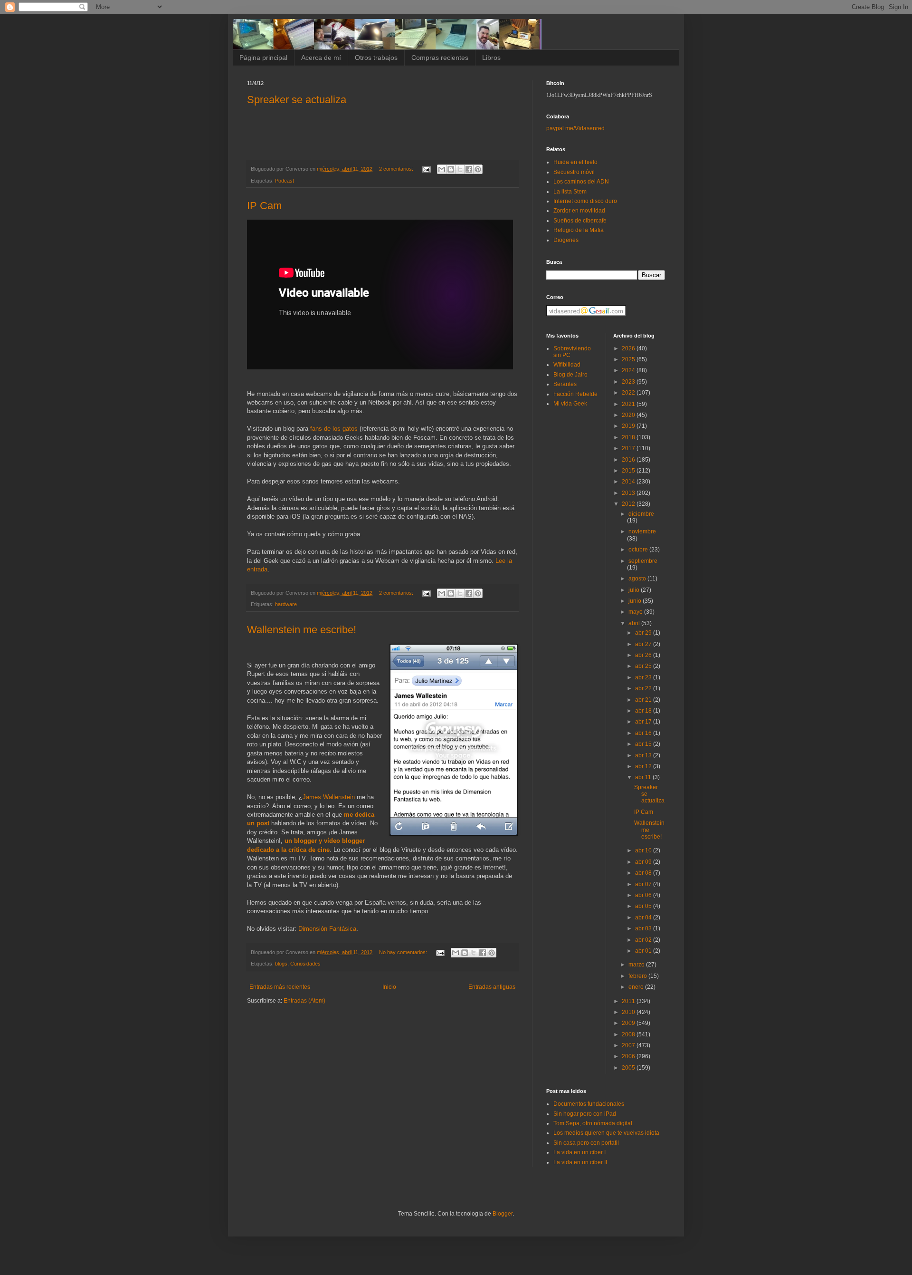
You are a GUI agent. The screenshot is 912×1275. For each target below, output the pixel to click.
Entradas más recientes (279, 987)
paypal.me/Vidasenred (575, 128)
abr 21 (644, 699)
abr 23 (644, 677)
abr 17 (644, 721)
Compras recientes (439, 57)
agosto (637, 578)
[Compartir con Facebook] (469, 169)
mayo (636, 612)
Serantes (565, 384)
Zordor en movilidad (579, 210)
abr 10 (644, 850)
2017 (629, 448)
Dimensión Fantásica (327, 928)
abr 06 (644, 895)
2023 (629, 381)
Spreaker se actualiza (296, 100)
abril (634, 623)
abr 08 (644, 872)
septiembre (642, 561)
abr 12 (644, 766)
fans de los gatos (334, 428)
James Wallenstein (329, 797)
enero (636, 987)
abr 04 (644, 917)
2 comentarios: (397, 169)
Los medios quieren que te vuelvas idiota (606, 1133)
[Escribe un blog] (451, 169)
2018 (629, 437)
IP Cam (264, 206)
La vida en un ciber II (580, 1162)
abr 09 (644, 862)
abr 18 (644, 710)
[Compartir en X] (460, 169)
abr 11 (644, 777)
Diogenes (566, 240)
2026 (629, 348)
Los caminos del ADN (581, 181)
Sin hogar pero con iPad (584, 1114)
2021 (629, 404)
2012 (629, 504)
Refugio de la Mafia (578, 230)
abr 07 (644, 884)
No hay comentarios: (403, 952)
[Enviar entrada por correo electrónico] (426, 169)
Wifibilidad (566, 364)
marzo (637, 964)
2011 (629, 1001)
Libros (491, 57)
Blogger (503, 1213)
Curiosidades (305, 963)
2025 (629, 359)
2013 (629, 493)
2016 (629, 459)
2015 (629, 470)
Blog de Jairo (570, 374)
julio (634, 590)
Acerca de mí (321, 57)
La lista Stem (570, 191)
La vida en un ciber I (579, 1152)
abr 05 (644, 906)
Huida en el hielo (575, 162)
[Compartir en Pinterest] (478, 169)
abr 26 (644, 655)
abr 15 (644, 744)
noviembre (642, 531)
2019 (629, 426)
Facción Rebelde (575, 394)
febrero (638, 976)
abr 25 (644, 666)
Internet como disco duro (585, 201)
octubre (638, 549)
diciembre (641, 514)
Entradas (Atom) (304, 1000)
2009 (629, 1023)
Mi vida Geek (570, 403)
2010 (629, 1012)
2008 (629, 1034)
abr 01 (644, 950)
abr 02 (644, 940)
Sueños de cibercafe (580, 220)
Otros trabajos (376, 57)
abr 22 (644, 688)
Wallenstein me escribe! (301, 630)
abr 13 (644, 755)
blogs (281, 963)
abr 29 (644, 632)
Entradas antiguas (491, 987)
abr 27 (644, 644)
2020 (629, 415)
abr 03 (644, 928)
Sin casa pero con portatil (586, 1143)
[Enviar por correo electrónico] (441, 169)
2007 (629, 1045)
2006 (629, 1056)
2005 (629, 1067)
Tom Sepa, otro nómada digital (592, 1123)
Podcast (284, 181)
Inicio (389, 987)
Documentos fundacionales (588, 1104)
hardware (286, 604)
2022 (629, 392)
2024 (629, 370)
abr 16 (644, 733)
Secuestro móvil (574, 172)
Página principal (263, 57)
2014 (629, 481)
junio (635, 601)
